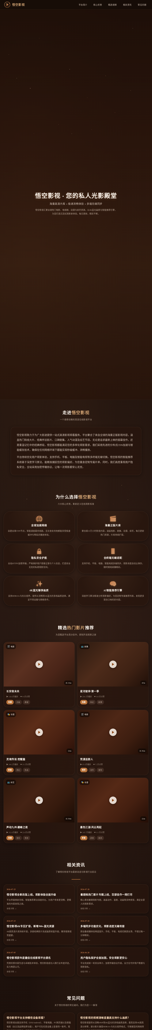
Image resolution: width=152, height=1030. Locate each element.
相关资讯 (127, 4)
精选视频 (112, 4)
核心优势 (97, 4)
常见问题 (142, 4)
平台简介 (83, 4)
